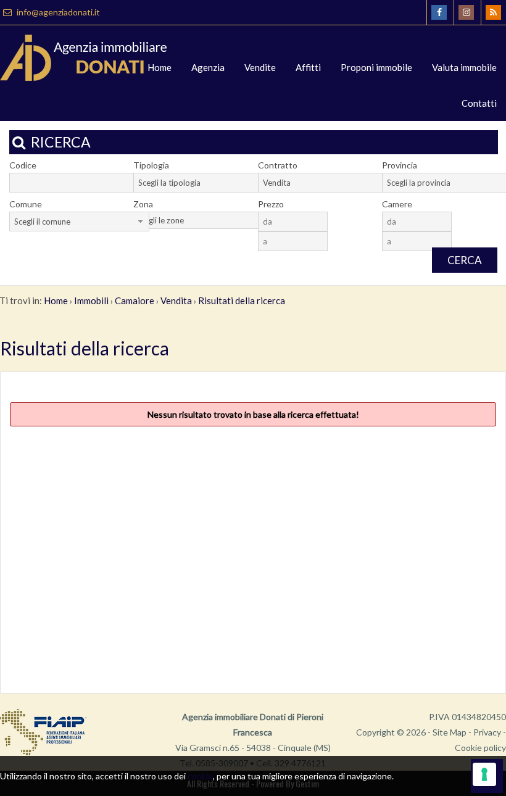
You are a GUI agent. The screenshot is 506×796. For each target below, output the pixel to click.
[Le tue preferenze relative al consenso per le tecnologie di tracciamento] (484, 774)
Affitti (308, 67)
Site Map (450, 732)
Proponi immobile (376, 67)
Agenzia (208, 67)
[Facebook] (439, 12)
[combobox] (203, 183)
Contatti (479, 103)
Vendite (260, 67)
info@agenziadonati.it (57, 12)
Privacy (487, 732)
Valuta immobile (464, 67)
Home (159, 67)
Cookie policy (480, 747)
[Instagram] (466, 12)
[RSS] (493, 12)
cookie (200, 776)
